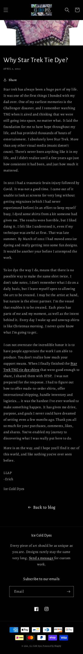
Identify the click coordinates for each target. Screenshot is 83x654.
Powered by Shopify (52, 646)
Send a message (41, 558)
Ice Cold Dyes (36, 646)
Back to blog (44, 507)
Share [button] (13, 80)
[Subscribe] (68, 591)
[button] (6, 10)
